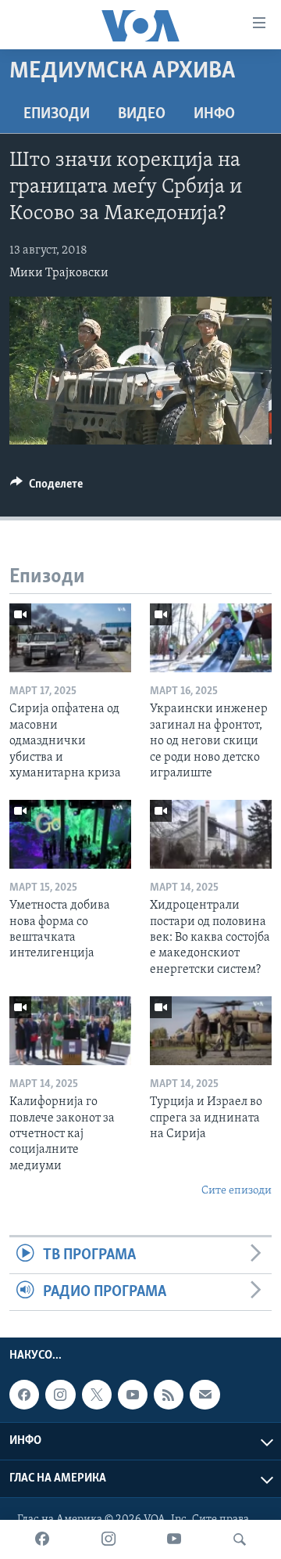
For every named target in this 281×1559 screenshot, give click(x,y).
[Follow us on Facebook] (24, 1395)
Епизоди (56, 114)
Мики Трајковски (58, 273)
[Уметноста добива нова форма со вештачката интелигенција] (70, 834)
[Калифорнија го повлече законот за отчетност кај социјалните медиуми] (70, 1030)
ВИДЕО (141, 114)
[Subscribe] (204, 1395)
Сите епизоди (236, 1191)
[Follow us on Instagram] (60, 1395)
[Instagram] (108, 1539)
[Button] (46, 487)
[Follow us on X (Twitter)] (97, 1395)
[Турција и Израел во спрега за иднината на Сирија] (211, 1030)
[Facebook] (42, 1539)
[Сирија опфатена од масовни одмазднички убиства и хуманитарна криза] (70, 637)
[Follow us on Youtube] (133, 1395)
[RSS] (168, 1395)
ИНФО (214, 114)
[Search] (239, 1539)
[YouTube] (174, 1539)
